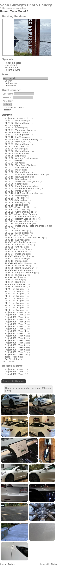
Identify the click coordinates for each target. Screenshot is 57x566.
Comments (10, 85)
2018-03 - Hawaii (13, 160)
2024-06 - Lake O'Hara (16, 132)
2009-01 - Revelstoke (16, 258)
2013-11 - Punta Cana (16, 191)
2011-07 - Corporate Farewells (20, 216)
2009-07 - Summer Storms (18, 249)
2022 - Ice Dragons (14, 293)
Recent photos (12, 67)
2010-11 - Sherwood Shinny (19, 221)
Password (7, 97)
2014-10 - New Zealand (17, 177)
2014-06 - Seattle (14, 184)
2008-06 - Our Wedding (17, 270)
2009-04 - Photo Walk (16, 254)
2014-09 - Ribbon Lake (16, 179)
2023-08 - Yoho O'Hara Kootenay (21, 139)
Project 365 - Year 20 (15, 118)
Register (7, 110)
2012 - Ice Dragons (14, 308)
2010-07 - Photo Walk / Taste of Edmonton (26, 226)
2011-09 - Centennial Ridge (19, 212)
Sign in (3, 564)
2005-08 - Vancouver (15, 284)
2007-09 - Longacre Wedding (20, 272)
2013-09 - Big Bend (15, 195)
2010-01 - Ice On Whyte (17, 235)
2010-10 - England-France (18, 223)
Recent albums (12, 70)
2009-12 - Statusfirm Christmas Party (24, 237)
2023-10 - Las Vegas (15, 137)
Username (8, 94)
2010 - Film (10, 228)
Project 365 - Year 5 (15, 345)
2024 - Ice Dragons (14, 289)
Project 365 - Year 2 (15, 352)
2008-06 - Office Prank (16, 265)
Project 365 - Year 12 (15, 329)
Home (4, 11)
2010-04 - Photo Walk (16, 230)
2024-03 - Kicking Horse (17, 135)
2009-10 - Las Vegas (15, 240)
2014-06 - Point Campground (20, 186)
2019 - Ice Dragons (14, 296)
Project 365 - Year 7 (15, 340)
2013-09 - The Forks (15, 198)
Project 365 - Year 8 (15, 338)
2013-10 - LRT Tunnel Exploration (22, 193)
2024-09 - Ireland (14, 128)
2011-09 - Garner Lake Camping (21, 214)
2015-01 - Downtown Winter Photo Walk (25, 174)
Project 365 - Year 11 (15, 331)
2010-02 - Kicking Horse (17, 233)
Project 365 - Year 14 (15, 324)
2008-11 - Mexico (14, 261)
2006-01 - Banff (13, 282)
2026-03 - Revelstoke (16, 121)
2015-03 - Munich (14, 170)
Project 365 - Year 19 (15, 312)
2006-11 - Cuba (13, 277)
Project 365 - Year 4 (15, 347)
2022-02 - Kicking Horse (17, 151)
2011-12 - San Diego (15, 209)
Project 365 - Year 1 (15, 354)
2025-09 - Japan (13, 125)
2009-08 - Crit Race (15, 247)
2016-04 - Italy (12, 163)
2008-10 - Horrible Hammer (19, 263)
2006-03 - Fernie (13, 279)
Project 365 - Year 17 (15, 317)
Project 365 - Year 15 (15, 322)
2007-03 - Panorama (15, 275)
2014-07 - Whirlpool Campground (22, 181)
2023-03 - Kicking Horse (17, 144)
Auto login (8, 101)
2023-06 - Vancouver (15, 142)
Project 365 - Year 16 (15, 319)
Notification (11, 83)
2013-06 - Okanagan (15, 202)
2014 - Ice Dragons (14, 305)
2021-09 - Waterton (15, 153)
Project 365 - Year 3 (15, 350)
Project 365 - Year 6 (15, 343)
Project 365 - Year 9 (15, 336)
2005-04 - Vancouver (15, 286)
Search (8, 81)
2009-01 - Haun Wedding (18, 256)
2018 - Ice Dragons (14, 298)
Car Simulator (12, 359)
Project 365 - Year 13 (15, 326)
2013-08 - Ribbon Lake (16, 200)
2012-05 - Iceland (14, 205)
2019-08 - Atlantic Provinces (19, 158)
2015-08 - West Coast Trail (18, 165)
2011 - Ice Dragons (14, 310)
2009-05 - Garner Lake (16, 251)
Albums (7, 114)
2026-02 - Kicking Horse (17, 123)
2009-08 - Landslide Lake (18, 244)
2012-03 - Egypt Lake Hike (18, 207)
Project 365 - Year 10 (15, 333)
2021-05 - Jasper (13, 156)
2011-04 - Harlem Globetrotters (21, 219)
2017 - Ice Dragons (14, 301)
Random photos (13, 63)
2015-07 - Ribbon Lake (16, 167)
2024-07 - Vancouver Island (19, 130)
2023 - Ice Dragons (14, 291)
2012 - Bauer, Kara (14, 146)
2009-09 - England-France (18, 242)
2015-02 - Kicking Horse (17, 172)
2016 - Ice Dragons (14, 303)
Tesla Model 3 (19, 11)
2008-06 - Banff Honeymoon (19, 268)
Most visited (11, 65)
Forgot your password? (13, 107)
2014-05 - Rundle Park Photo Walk (22, 188)
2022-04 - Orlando (14, 149)
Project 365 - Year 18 (15, 315)
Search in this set (13, 381)
